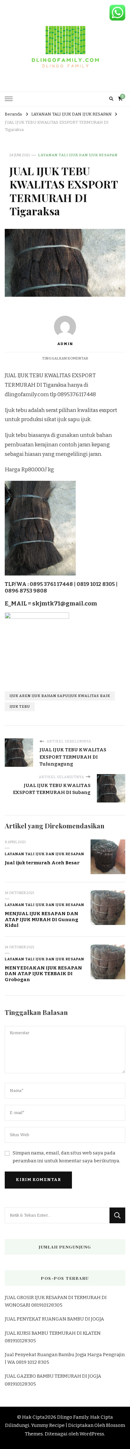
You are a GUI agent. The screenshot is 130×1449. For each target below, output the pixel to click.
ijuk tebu (19, 706)
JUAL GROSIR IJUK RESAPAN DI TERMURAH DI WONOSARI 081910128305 (56, 1301)
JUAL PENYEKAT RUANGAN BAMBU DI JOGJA (54, 1319)
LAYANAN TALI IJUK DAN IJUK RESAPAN (78, 155)
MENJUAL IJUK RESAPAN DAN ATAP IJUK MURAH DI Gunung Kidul (41, 919)
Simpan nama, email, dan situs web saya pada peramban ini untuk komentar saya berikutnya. (66, 1157)
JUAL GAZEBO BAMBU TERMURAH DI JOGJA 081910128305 (53, 1379)
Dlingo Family (72, 1417)
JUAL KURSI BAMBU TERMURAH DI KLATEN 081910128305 (53, 1337)
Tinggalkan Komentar (65, 358)
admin (65, 344)
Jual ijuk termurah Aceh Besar (42, 863)
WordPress (92, 1434)
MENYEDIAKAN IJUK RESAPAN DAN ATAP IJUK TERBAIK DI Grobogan (43, 973)
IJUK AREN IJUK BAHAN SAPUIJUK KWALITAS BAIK (59, 696)
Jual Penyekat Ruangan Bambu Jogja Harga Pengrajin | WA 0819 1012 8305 (65, 1358)
